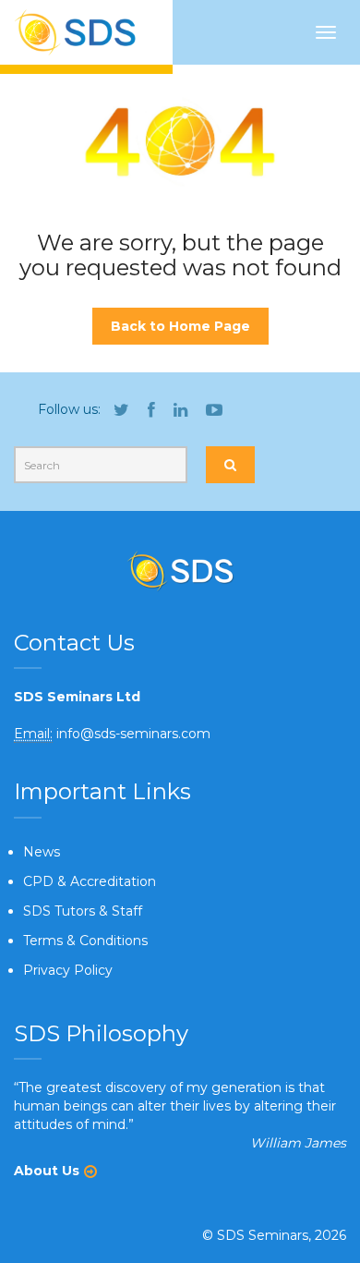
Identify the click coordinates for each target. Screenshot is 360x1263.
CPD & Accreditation (89, 881)
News (41, 852)
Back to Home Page (180, 326)
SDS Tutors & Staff (82, 911)
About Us (46, 1170)
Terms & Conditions (85, 940)
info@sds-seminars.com (133, 733)
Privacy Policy (68, 970)
